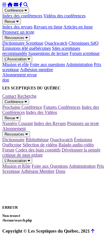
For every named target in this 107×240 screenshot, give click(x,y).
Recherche (27, 96)
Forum (8, 149)
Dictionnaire (13, 139)
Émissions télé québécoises (26, 48)
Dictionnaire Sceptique (22, 43)
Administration (79, 64)
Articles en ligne (78, 26)
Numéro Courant (17, 123)
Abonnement (14, 128)
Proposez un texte (18, 32)
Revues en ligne (48, 26)
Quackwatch (56, 43)
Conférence (15, 10)
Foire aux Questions (50, 166)
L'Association (16, 59)
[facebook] (20, 4)
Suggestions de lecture (48, 53)
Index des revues (17, 26)
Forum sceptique (85, 53)
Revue (10, 21)
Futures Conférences (61, 107)
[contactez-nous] (16, 4)
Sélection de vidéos (40, 144)
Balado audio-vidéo (76, 144)
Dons (60, 171)
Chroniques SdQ (83, 43)
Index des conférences (22, 15)
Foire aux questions (47, 64)
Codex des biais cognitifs (37, 149)
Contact (9, 96)
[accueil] (10, 4)
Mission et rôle (15, 64)
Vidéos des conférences (64, 15)
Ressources (15, 38)
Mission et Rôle (16, 166)
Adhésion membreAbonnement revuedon (27, 74)
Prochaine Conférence (22, 107)
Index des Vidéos (41, 112)
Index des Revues (50, 123)
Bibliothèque (37, 139)
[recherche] (25, 4)
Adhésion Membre (37, 171)
